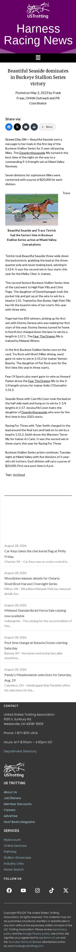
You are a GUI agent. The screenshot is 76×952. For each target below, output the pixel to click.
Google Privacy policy (36, 933)
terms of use (52, 937)
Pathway (10, 852)
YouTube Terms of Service (24, 942)
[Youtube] (23, 890)
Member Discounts (18, 804)
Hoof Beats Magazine (19, 822)
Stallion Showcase (17, 857)
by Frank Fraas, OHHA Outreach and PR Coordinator (38, 98)
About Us (10, 792)
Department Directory (20, 751)
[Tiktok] (51, 890)
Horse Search (14, 869)
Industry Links (14, 863)
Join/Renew (12, 798)
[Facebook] (8, 127)
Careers (9, 810)
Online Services (15, 846)
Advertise (11, 816)
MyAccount (12, 840)
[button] (38, 58)
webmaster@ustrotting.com (25, 946)
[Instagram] (37, 890)
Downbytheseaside (32, 153)
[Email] (25, 127)
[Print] (34, 127)
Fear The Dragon (44, 336)
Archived (19, 474)
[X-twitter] (65, 890)
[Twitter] (17, 127)
